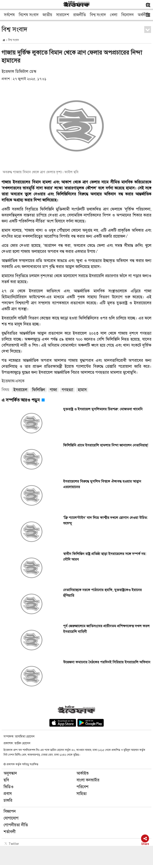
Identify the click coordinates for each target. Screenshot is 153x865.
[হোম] (4, 40)
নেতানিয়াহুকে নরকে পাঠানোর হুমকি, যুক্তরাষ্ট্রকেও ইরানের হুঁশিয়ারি (102, 593)
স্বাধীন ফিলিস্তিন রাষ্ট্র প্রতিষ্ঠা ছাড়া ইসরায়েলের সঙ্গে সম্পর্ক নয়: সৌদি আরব (104, 557)
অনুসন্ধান (10, 773)
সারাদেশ (62, 14)
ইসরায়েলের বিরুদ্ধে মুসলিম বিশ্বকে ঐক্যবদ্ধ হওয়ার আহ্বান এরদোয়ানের (102, 484)
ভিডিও (9, 786)
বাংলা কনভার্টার (87, 780)
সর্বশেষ (9, 14)
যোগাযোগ (11, 818)
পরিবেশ (82, 786)
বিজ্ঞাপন (10, 811)
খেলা (113, 14)
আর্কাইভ (82, 773)
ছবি (6, 780)
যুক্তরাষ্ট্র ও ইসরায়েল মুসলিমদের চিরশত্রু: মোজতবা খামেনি (103, 409)
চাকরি (8, 800)
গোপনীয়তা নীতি (16, 824)
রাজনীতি (79, 14)
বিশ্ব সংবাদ (98, 14)
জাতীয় (47, 14)
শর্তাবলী (10, 831)
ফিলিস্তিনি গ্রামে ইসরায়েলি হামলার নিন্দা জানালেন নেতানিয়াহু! (105, 445)
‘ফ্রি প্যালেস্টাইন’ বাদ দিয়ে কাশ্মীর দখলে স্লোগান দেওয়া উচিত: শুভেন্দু (105, 520)
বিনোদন (127, 14)
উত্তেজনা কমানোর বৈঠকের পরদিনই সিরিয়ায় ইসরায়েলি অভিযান (106, 662)
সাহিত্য (81, 793)
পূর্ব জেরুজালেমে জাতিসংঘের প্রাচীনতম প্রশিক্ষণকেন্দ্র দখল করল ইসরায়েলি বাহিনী (106, 629)
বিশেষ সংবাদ (29, 14)
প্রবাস (8, 793)
